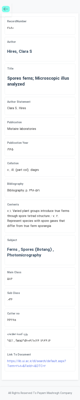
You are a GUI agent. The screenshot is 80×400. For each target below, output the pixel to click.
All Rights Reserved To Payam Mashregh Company (40, 393)
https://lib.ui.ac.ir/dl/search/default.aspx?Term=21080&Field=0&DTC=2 (36, 364)
